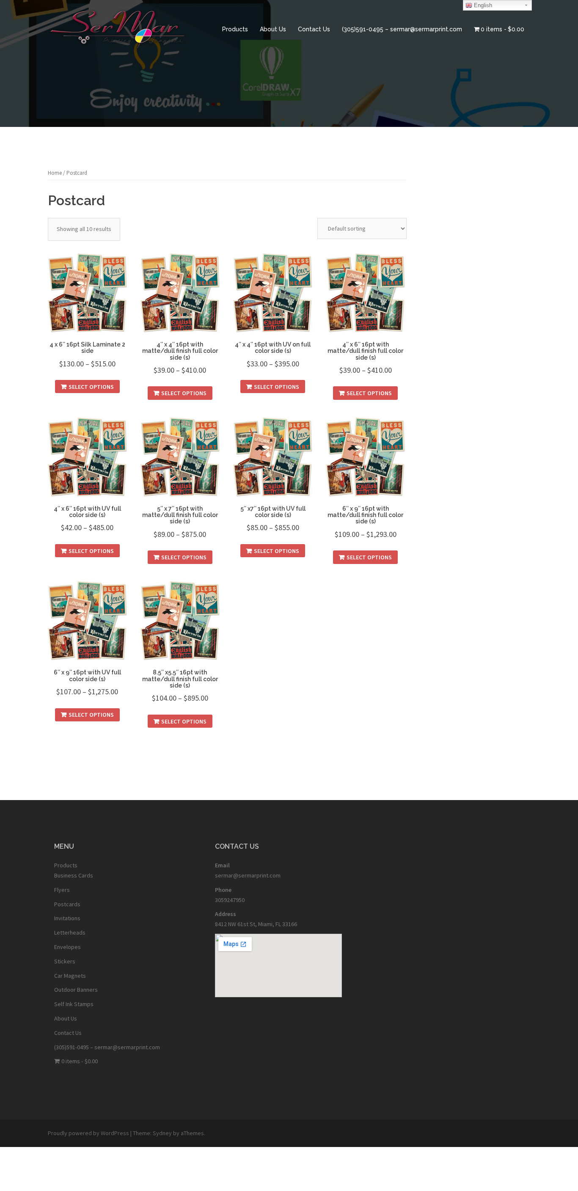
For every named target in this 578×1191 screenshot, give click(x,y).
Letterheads (69, 932)
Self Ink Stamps (74, 1004)
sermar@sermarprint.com (248, 875)
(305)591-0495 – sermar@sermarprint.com (402, 29)
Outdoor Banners (76, 989)
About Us (273, 29)
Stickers (64, 961)
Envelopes (67, 947)
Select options (91, 387)
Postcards (67, 904)
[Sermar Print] (117, 29)
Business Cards (73, 875)
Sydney (162, 1133)
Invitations (67, 918)
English (482, 5)
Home (55, 172)
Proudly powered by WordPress (88, 1133)
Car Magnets (70, 975)
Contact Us (314, 29)
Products (235, 29)
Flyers (62, 890)
